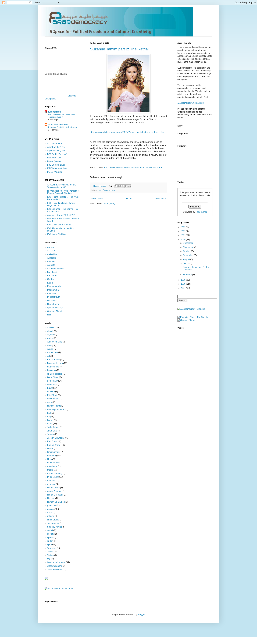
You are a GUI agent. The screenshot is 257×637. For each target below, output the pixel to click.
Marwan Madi (53, 462)
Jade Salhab (53, 427)
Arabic (50, 349)
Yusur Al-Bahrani (55, 569)
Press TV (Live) (54, 172)
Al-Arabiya (52, 254)
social (50, 530)
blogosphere (53, 367)
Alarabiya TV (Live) (56, 147)
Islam (49, 420)
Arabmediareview (55, 268)
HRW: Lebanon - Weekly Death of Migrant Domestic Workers (63, 192)
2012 (183, 231)
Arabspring (52, 352)
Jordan (50, 434)
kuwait (50, 448)
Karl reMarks (54, 112)
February (187, 274)
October (187, 251)
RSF (49, 315)
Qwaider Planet (54, 311)
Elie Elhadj (52, 395)
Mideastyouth (53, 297)
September (188, 255)
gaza (49, 402)
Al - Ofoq (51, 250)
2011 (183, 235)
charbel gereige (54, 374)
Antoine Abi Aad (54, 342)
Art (48, 356)
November (188, 247)
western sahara (54, 566)
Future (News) (54, 161)
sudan (50, 541)
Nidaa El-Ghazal (55, 495)
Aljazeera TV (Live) (56, 150)
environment (53, 398)
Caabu (50, 279)
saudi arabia (53, 520)
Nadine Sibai (53, 487)
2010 (183, 239)
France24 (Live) (54, 158)
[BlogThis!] (119, 186)
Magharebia (53, 290)
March (186, 263)
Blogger (141, 614)
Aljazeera (51, 258)
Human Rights (54, 406)
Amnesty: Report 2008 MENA (61, 215)
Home (129, 198)
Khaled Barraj (53, 445)
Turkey (50, 555)
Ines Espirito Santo (56, 409)
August (186, 259)
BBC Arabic (52, 275)
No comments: (99, 186)
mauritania (52, 466)
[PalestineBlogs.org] (192, 317)
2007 (183, 288)
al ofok (50, 331)
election (51, 391)
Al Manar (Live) (54, 143)
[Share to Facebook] (126, 186)
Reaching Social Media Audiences (62, 127)
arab (100, 190)
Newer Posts (97, 198)
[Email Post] (110, 186)
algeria (50, 334)
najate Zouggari (54, 491)
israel (49, 423)
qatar (49, 512)
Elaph (50, 283)
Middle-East (53, 477)
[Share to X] (123, 186)
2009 (183, 280)
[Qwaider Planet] (186, 320)
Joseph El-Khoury (55, 438)
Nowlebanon (53, 304)
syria (49, 544)
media (50, 470)
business (51, 370)
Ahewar (51, 247)
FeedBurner (201, 212)
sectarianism (53, 523)
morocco (51, 484)
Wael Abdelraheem (56, 562)
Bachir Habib (53, 359)
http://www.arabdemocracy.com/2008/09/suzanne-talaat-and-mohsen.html (127, 132)
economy (51, 384)
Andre (50, 338)
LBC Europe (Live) (56, 165)
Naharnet (51, 300)
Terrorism (51, 548)
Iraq (49, 416)
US (48, 559)
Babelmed (52, 272)
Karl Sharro (52, 441)
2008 (183, 284)
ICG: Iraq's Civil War (56, 234)
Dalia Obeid (53, 377)
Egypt (105, 190)
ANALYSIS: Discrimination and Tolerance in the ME (61, 186)
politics (50, 509)
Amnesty (51, 261)
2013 (183, 227)
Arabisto (51, 265)
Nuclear (51, 498)
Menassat (51, 293)
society (112, 190)
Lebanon (51, 456)
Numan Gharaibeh (56, 502)
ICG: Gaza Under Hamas (59, 224)
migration (51, 480)
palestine (51, 505)
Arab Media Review (57, 124)
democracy (52, 381)
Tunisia (50, 551)
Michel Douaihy (54, 473)
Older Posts (160, 198)
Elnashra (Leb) (54, 286)
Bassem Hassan (55, 363)
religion (50, 516)
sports (50, 537)
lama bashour (53, 452)
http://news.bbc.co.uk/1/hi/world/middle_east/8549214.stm (133, 167)
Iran (49, 413)
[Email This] (116, 186)
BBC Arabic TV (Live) (57, 154)
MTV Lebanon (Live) (57, 168)
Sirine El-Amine (54, 527)
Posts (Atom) (109, 203)
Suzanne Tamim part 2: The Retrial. (120, 49)
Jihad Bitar (52, 431)
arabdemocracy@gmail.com (190, 103)
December (188, 243)
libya (49, 459)
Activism (51, 327)
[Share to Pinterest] (129, 186)
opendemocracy (55, 307)
